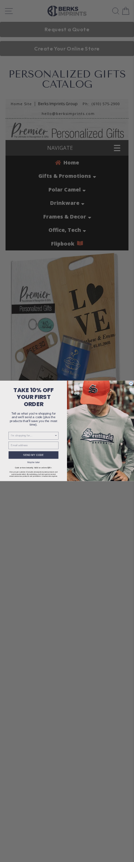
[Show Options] (56, 435)
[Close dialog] (131, 384)
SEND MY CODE (33, 455)
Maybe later (33, 462)
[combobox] (32, 435)
